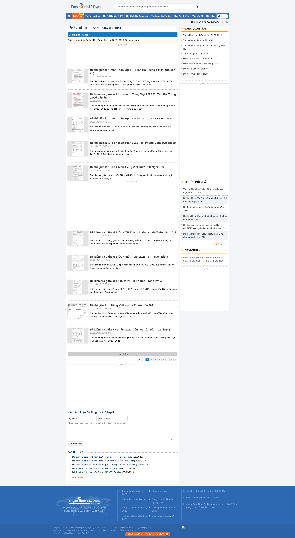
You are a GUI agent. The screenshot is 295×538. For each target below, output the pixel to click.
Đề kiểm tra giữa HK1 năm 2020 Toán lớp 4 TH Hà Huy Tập (101, 457)
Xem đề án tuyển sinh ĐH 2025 (134, 492)
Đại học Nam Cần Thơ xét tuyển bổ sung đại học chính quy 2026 (205, 200)
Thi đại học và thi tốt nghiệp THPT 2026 (202, 35)
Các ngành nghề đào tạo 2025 (164, 509)
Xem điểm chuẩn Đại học (134, 499)
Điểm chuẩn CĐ (214, 257)
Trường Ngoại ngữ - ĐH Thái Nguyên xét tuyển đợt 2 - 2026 (203, 191)
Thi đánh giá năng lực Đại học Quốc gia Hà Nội (204, 47)
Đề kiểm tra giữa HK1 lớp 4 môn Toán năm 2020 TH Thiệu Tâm (103, 460)
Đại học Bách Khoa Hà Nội (196, 68)
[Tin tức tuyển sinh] (86, 6)
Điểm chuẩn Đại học (193, 257)
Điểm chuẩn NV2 (191, 261)
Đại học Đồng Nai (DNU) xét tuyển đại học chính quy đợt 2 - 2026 (203, 235)
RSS (226, 22)
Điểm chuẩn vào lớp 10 (163, 516)
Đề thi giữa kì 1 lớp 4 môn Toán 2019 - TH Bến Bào (97, 472)
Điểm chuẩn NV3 (214, 261)
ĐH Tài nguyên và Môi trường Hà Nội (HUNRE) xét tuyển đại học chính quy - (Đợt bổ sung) (204, 227)
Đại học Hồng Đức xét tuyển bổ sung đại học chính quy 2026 (205, 218)
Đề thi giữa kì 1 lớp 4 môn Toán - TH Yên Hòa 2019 (97, 468)
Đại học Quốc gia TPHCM (195, 74)
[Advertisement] (123, 54)
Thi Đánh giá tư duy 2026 (195, 53)
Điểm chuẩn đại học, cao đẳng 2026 (200, 63)
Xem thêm (77, 477)
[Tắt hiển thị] (167, 534)
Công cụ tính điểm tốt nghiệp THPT (162, 501)
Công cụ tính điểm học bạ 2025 (134, 509)
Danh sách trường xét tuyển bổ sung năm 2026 (203, 209)
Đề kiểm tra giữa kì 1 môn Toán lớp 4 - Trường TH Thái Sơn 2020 (104, 464)
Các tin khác (75, 452)
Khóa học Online (160, 491)
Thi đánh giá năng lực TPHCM (198, 40)
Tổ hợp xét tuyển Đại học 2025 (134, 517)
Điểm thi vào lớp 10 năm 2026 (197, 58)
